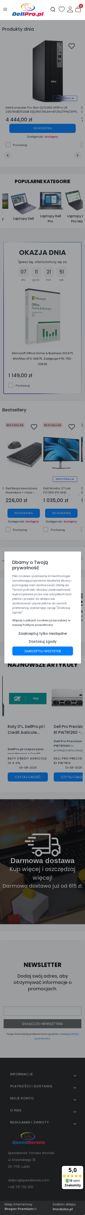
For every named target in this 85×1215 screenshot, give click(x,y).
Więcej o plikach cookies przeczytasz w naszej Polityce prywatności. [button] (41, 622)
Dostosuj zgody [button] (42, 641)
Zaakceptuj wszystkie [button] (42, 651)
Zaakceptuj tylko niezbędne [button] (42, 633)
